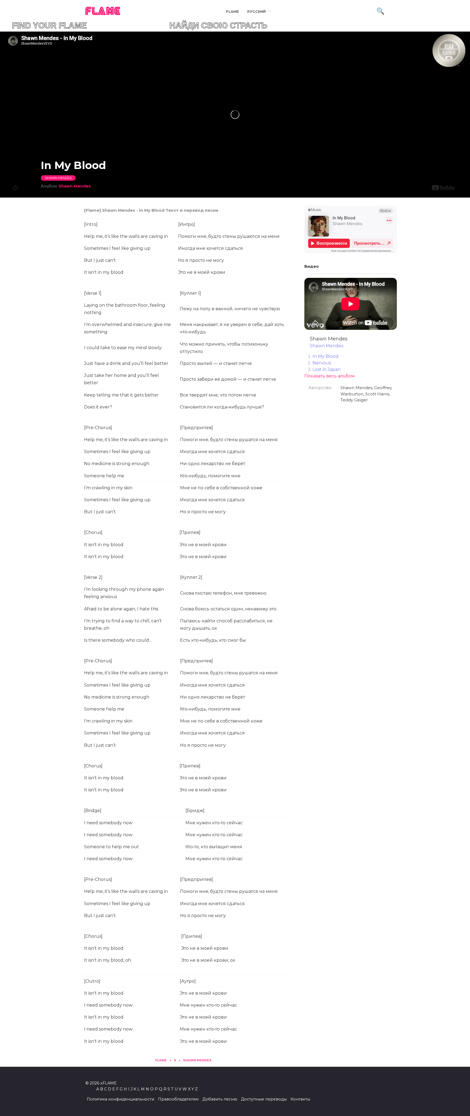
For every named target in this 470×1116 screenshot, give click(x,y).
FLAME (103, 11)
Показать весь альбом (329, 376)
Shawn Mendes (58, 178)
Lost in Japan (327, 369)
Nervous (322, 362)
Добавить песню (219, 1099)
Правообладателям (178, 1099)
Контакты (300, 1099)
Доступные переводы (264, 1099)
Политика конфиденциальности (120, 1099)
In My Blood (326, 356)
